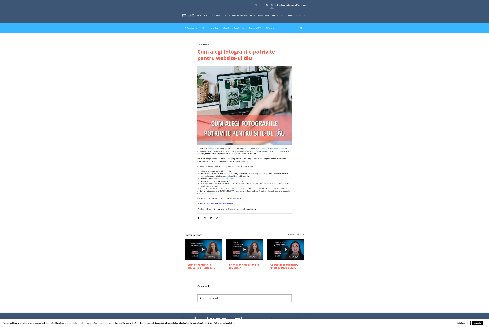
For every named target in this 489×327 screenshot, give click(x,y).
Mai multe (270, 28)
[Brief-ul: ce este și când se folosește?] (244, 249)
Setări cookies (462, 323)
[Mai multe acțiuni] (290, 44)
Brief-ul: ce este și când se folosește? (244, 266)
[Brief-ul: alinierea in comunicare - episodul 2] (203, 249)
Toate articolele (191, 28)
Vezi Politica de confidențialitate (222, 323)
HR (203, 28)
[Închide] (485, 323)
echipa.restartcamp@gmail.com (293, 5)
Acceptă (477, 323)
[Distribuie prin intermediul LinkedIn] (211, 218)
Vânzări (226, 28)
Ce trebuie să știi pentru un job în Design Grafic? (284, 266)
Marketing (214, 28)
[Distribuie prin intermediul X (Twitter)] (205, 218)
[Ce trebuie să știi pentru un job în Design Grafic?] (285, 249)
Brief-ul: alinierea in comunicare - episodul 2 (201, 266)
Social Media (239, 28)
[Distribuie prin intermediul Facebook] (198, 218)
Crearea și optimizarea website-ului (229, 209)
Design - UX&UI (255, 28)
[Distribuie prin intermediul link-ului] (217, 218)
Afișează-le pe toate (295, 234)
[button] (221, 15)
